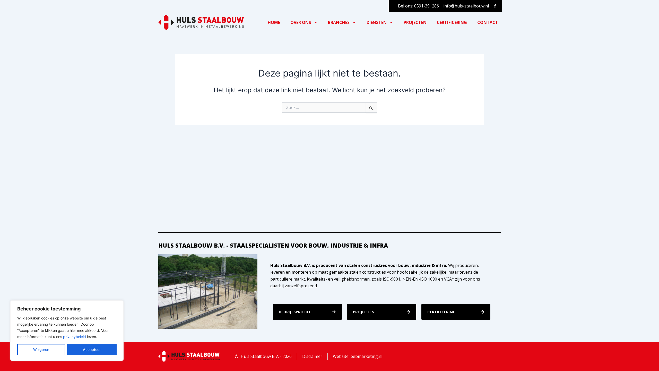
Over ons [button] (300, 22)
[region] (67, 330)
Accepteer (92, 349)
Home (274, 22)
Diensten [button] (377, 22)
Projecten (415, 22)
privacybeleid (74, 336)
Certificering (452, 22)
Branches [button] (339, 22)
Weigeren (41, 349)
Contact (487, 22)
